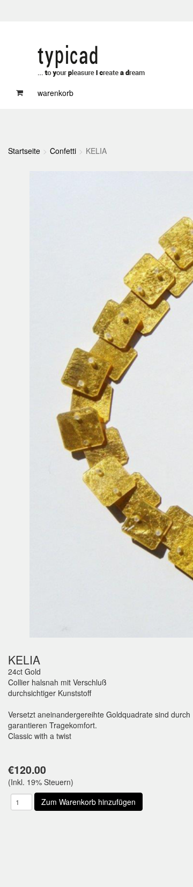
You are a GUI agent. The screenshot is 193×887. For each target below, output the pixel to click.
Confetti (63, 150)
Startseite (24, 150)
